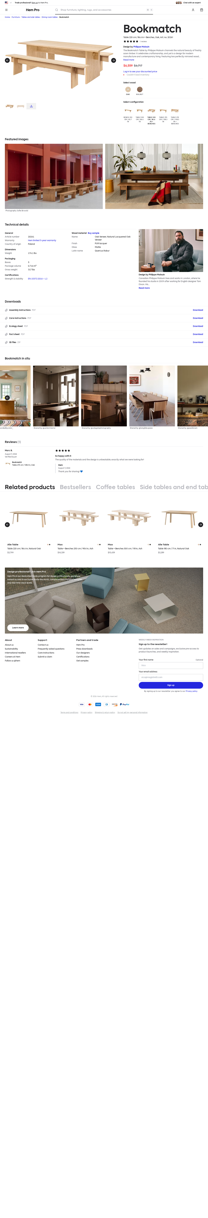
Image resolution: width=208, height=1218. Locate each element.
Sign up (35, 3)
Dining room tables (50, 17)
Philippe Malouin (141, 46)
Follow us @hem (12, 660)
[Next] (113, 60)
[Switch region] (8, 2)
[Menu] (6, 10)
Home (7, 17)
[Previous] (7, 60)
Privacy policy (191, 691)
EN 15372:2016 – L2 (37, 278)
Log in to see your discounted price (140, 71)
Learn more (18, 627)
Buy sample (93, 233)
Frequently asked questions (51, 649)
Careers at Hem (12, 656)
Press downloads (84, 649)
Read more (128, 60)
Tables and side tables (30, 17)
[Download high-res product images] (31, 106)
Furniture (16, 17)
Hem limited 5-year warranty (42, 240)
